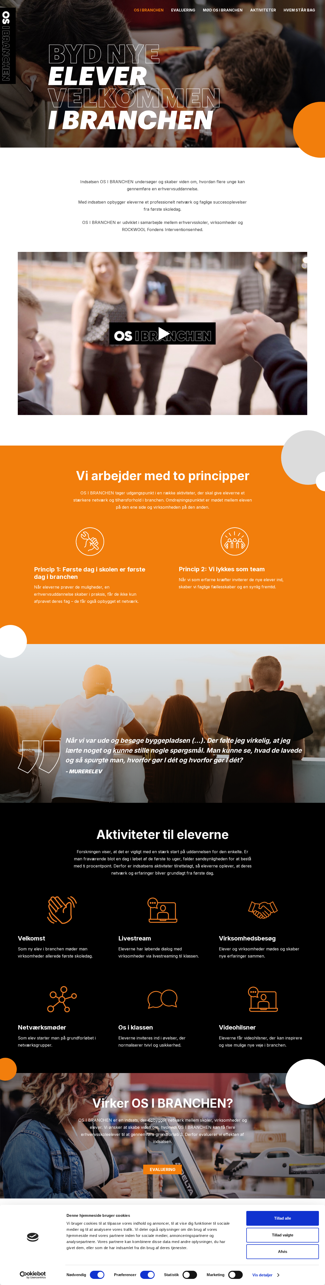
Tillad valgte (282, 1235)
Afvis (282, 1251)
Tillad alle (282, 1218)
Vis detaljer (262, 1275)
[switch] (147, 1275)
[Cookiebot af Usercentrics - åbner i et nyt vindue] (33, 1275)
